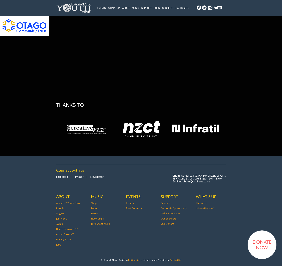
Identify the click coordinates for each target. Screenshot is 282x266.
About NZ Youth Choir (68, 203)
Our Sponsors (168, 218)
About (126, 8)
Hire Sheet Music (100, 223)
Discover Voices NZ (67, 229)
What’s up (114, 8)
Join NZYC (61, 218)
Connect (167, 8)
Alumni (59, 223)
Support (146, 8)
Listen (94, 213)
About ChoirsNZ (65, 234)
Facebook (62, 177)
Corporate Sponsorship (174, 208)
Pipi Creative (134, 260)
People (60, 208)
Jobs (157, 8)
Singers (60, 213)
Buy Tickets (182, 8)
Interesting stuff (205, 208)
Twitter (79, 177)
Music (135, 8)
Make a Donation (170, 213)
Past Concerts (134, 208)
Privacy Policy (63, 239)
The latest (201, 203)
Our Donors (167, 223)
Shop (94, 203)
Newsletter (97, 177)
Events (101, 8)
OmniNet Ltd (175, 260)
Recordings (97, 218)
